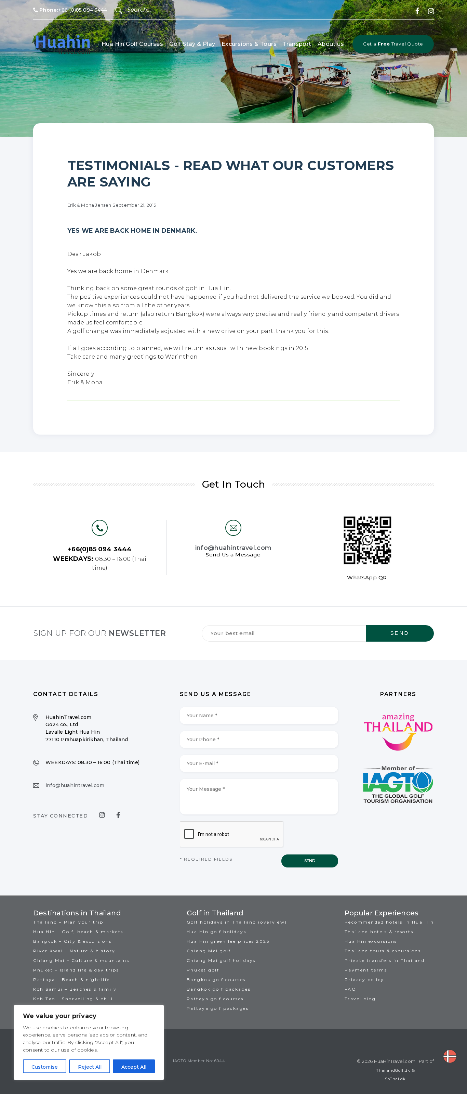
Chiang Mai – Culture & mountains (81, 960)
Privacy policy (364, 979)
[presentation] (232, 834)
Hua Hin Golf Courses (132, 44)
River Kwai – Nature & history (74, 950)
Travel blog (360, 998)
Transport (297, 44)
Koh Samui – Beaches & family (75, 989)
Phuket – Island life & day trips (76, 970)
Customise (44, 1067)
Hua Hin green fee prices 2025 (228, 941)
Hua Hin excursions (371, 941)
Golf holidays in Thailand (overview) (237, 922)
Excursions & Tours (249, 44)
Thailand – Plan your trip (68, 922)
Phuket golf (203, 970)
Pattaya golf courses (215, 998)
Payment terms (366, 970)
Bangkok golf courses (216, 979)
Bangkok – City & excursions (72, 941)
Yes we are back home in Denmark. (132, 230)
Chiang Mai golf (209, 950)
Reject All (90, 1067)
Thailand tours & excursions (383, 950)
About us (331, 44)
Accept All (133, 1067)
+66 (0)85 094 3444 (73, 10)
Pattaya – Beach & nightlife (71, 979)
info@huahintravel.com (233, 548)
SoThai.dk (395, 1079)
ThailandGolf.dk (393, 1070)
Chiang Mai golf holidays (221, 960)
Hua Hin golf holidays (216, 931)
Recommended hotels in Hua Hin (389, 922)
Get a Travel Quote (393, 44)
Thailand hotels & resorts (379, 931)
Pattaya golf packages (218, 1008)
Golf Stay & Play (192, 44)
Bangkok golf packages (219, 989)
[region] (89, 1043)
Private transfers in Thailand (385, 960)
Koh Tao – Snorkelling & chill (73, 998)
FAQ (351, 989)
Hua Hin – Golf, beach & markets (78, 931)
